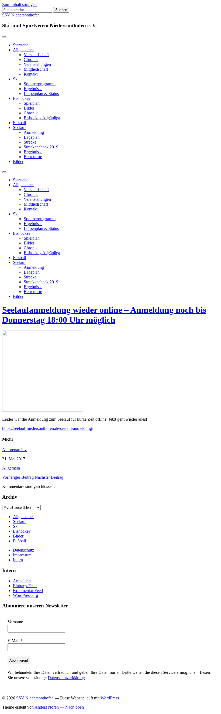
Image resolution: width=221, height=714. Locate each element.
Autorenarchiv (14, 449)
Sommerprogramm (40, 83)
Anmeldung (34, 132)
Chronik (31, 59)
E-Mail (15, 640)
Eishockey (22, 98)
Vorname (15, 622)
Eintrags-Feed (25, 585)
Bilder (29, 108)
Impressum (22, 555)
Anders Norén (46, 707)
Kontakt (30, 74)
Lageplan (32, 137)
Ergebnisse (33, 88)
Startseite (20, 45)
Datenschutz (23, 550)
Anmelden (22, 581)
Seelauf (19, 127)
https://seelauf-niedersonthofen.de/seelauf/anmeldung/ (47, 428)
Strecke (30, 142)
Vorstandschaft (36, 54)
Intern (18, 559)
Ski (16, 79)
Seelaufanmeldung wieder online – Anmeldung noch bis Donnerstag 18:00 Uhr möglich (104, 315)
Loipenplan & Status (41, 93)
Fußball (19, 122)
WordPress (110, 698)
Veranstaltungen (37, 64)
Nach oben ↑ (76, 707)
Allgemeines (23, 49)
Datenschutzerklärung (66, 677)
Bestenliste (33, 156)
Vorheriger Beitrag (18, 477)
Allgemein (11, 468)
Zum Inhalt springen (19, 4)
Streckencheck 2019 (41, 147)
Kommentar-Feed (28, 590)
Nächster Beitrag (49, 477)
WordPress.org (25, 595)
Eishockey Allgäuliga (42, 117)
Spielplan (32, 103)
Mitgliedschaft (36, 69)
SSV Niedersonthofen (21, 15)
